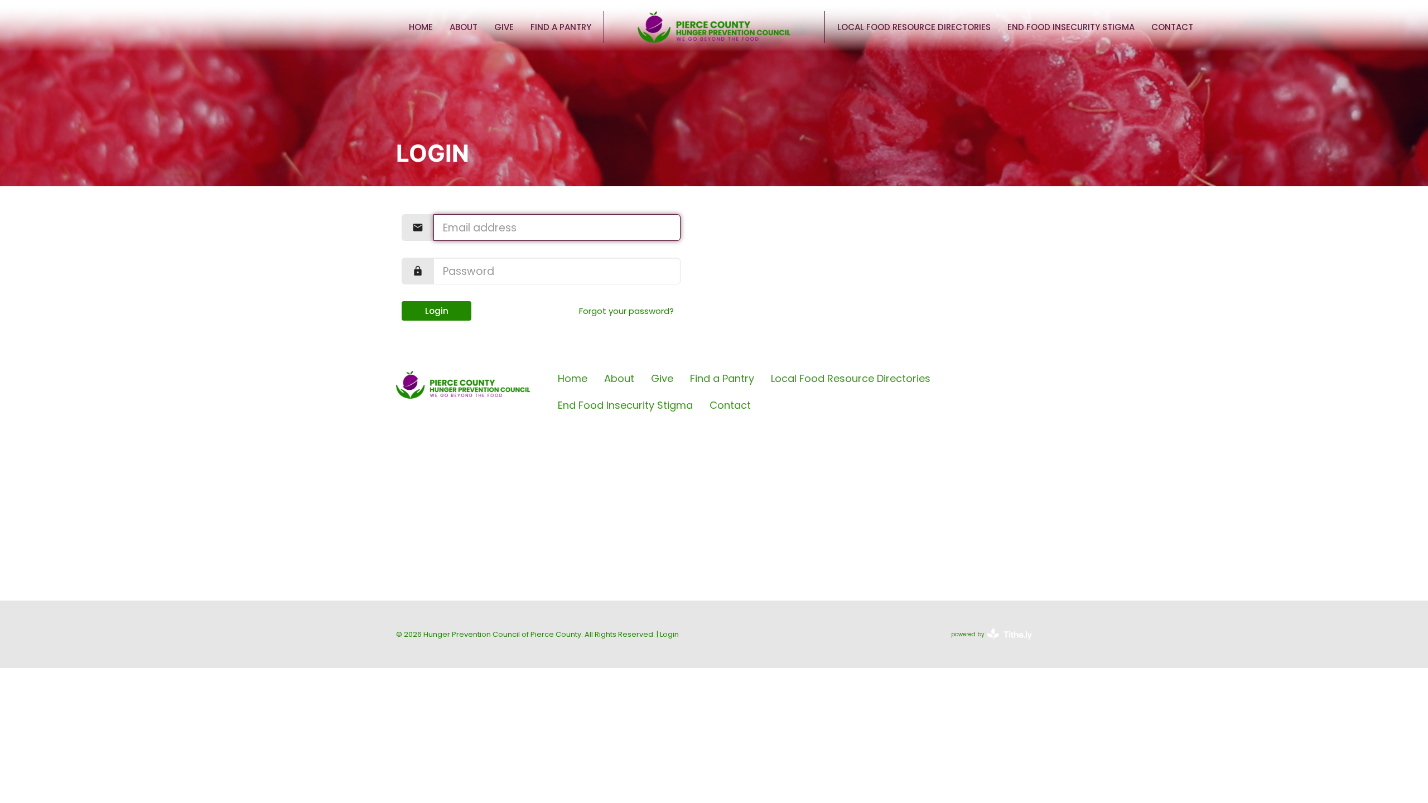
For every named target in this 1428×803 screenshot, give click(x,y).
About (463, 27)
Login (436, 311)
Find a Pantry (560, 27)
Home (421, 27)
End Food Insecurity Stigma (1071, 27)
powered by (986, 643)
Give (504, 27)
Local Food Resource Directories (914, 27)
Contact (1172, 27)
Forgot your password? (626, 311)
